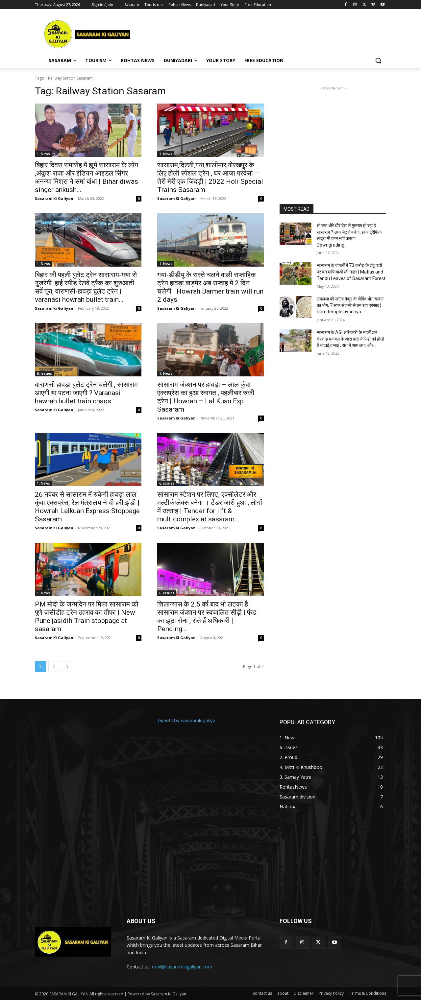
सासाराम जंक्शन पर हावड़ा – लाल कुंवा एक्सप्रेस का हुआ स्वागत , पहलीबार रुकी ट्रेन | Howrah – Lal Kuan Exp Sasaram (205, 397)
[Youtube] (382, 5)
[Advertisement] (260, 33)
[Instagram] (355, 5)
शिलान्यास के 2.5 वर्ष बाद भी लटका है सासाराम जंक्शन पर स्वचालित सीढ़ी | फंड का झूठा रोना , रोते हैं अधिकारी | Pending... (206, 616)
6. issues (44, 373)
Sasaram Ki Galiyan (54, 198)
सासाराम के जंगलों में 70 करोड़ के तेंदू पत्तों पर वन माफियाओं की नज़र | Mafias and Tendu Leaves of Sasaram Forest (351, 272)
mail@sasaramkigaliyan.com (182, 967)
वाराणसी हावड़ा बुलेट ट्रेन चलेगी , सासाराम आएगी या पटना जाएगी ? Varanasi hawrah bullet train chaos (86, 393)
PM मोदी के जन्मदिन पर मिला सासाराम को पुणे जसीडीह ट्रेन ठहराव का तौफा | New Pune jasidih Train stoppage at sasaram (86, 616)
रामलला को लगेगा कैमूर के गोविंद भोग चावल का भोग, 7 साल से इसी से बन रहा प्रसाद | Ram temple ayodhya (350, 305)
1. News (43, 154)
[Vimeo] (373, 5)
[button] (378, 60)
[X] (364, 5)
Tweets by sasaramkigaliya (186, 720)
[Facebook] (346, 5)
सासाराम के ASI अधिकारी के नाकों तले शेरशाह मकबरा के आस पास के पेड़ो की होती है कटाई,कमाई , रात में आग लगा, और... (350, 339)
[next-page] (67, 666)
